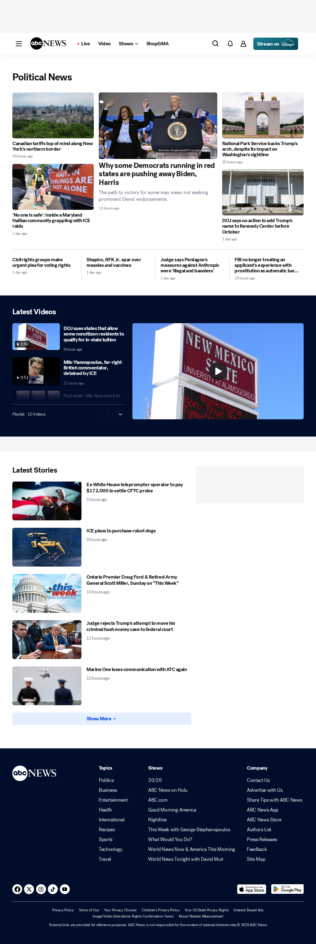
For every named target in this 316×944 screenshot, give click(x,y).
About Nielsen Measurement (201, 916)
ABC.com (158, 800)
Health (105, 810)
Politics (106, 780)
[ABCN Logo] (48, 43)
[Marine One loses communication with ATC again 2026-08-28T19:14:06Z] (46, 685)
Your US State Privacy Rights (207, 910)
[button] (18, 44)
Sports (105, 839)
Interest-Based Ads (249, 910)
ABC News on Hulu (168, 790)
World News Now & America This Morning (191, 849)
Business (108, 790)
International (112, 819)
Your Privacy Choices (120, 910)
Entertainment (113, 800)
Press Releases (262, 839)
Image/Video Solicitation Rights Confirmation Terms (133, 916)
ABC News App (262, 810)
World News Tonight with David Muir (186, 859)
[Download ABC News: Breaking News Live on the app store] (252, 889)
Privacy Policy (63, 910)
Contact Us (258, 780)
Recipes (107, 829)
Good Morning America (172, 810)
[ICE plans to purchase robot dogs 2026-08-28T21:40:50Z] (46, 547)
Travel (105, 859)
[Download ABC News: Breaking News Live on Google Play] (287, 889)
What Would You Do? (170, 839)
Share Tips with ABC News (274, 800)
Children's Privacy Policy (161, 910)
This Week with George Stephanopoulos (189, 829)
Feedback (257, 849)
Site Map (256, 859)
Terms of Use (89, 910)
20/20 (155, 780)
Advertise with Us (265, 790)
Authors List (259, 829)
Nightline (157, 819)
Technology (111, 849)
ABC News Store (264, 819)
